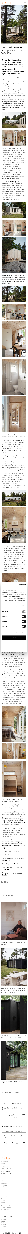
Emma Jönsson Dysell (14, 851)
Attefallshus (4, 1221)
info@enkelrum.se (6, 1173)
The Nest (3, 1226)
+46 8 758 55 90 (5, 1171)
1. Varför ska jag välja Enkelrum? (12, 1103)
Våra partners (5, 1198)
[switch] (24, 616)
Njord (7, 869)
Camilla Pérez (9, 855)
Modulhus (4, 1224)
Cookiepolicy (5, 1209)
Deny (14, 648)
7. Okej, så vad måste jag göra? (11, 1143)
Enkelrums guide (6, 1204)
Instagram (4, 1185)
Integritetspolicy (6, 1207)
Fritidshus (4, 1223)
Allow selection (14, 643)
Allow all (14, 637)
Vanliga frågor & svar (7, 1206)
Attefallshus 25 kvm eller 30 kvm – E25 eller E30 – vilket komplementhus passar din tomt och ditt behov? (13, 990)
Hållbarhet (4, 1202)
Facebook (4, 1183)
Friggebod (4, 1219)
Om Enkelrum (5, 1197)
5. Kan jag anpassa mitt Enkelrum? (12, 1131)
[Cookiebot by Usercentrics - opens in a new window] (19, 585)
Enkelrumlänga (18, 864)
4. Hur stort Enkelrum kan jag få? (12, 1126)
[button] (25, 3)
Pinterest (4, 1187)
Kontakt (3, 1200)
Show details (19, 632)
